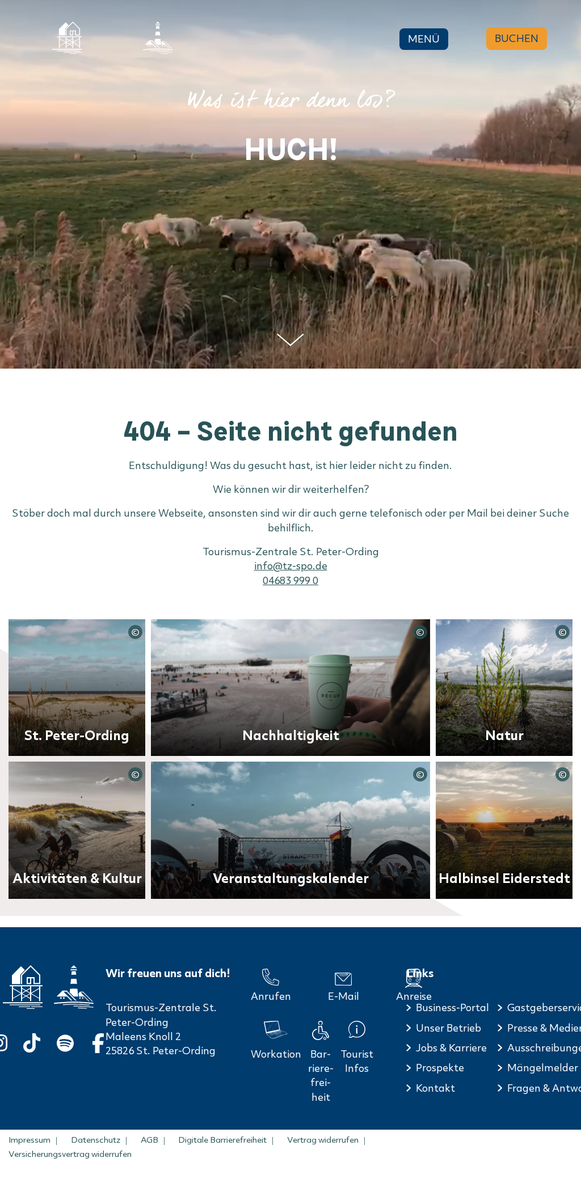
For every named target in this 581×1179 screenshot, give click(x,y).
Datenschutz (95, 1140)
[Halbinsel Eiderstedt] (158, 38)
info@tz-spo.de (290, 566)
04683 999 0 (290, 580)
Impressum (29, 1140)
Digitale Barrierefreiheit (222, 1140)
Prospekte (440, 1067)
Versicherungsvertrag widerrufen (70, 1154)
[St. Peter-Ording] (67, 38)
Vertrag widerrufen (323, 1140)
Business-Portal (452, 1007)
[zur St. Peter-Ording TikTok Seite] (31, 1041)
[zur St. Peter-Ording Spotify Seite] (65, 1041)
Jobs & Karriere (451, 1048)
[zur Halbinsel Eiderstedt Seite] (74, 986)
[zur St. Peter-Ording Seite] (23, 987)
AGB (149, 1140)
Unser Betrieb (448, 1028)
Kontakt (435, 1088)
